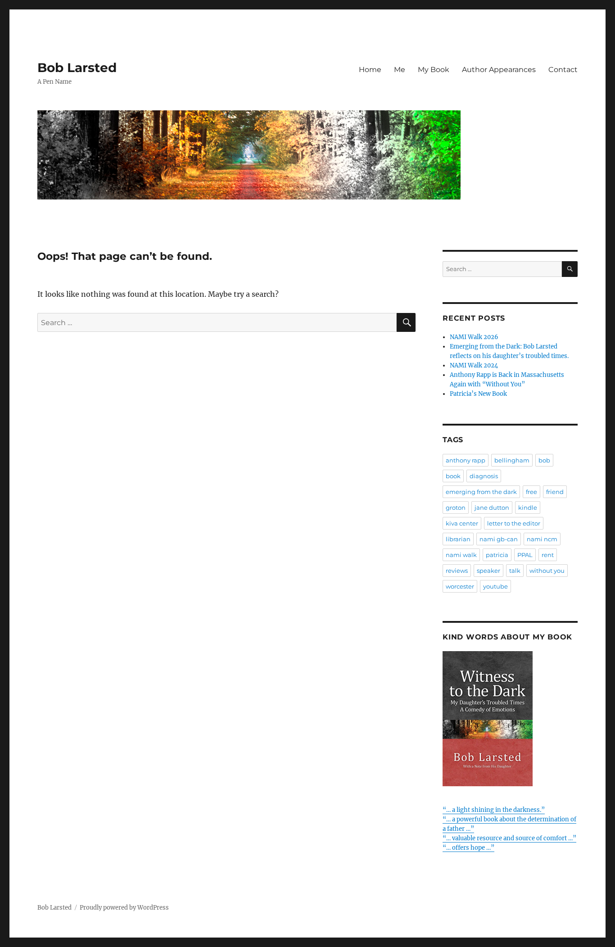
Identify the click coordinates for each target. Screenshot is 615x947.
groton (456, 507)
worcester (460, 586)
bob (544, 460)
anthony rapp (465, 460)
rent (548, 554)
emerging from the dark (481, 491)
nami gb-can (498, 539)
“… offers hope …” (468, 848)
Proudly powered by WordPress (124, 907)
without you (547, 570)
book (453, 476)
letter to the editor (513, 523)
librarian (458, 539)
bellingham (511, 460)
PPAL (525, 554)
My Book (433, 69)
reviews (457, 570)
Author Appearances (499, 69)
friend (555, 491)
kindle (527, 507)
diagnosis (484, 476)
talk (514, 570)
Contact (563, 69)
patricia (497, 554)
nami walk (461, 554)
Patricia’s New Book (478, 394)
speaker (488, 570)
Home (370, 69)
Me (399, 69)
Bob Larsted (77, 67)
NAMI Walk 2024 (474, 365)
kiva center (462, 523)
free (531, 491)
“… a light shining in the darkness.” (494, 810)
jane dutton (492, 507)
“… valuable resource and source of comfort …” (509, 838)
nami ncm (542, 539)
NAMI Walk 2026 (474, 337)
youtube (495, 586)
